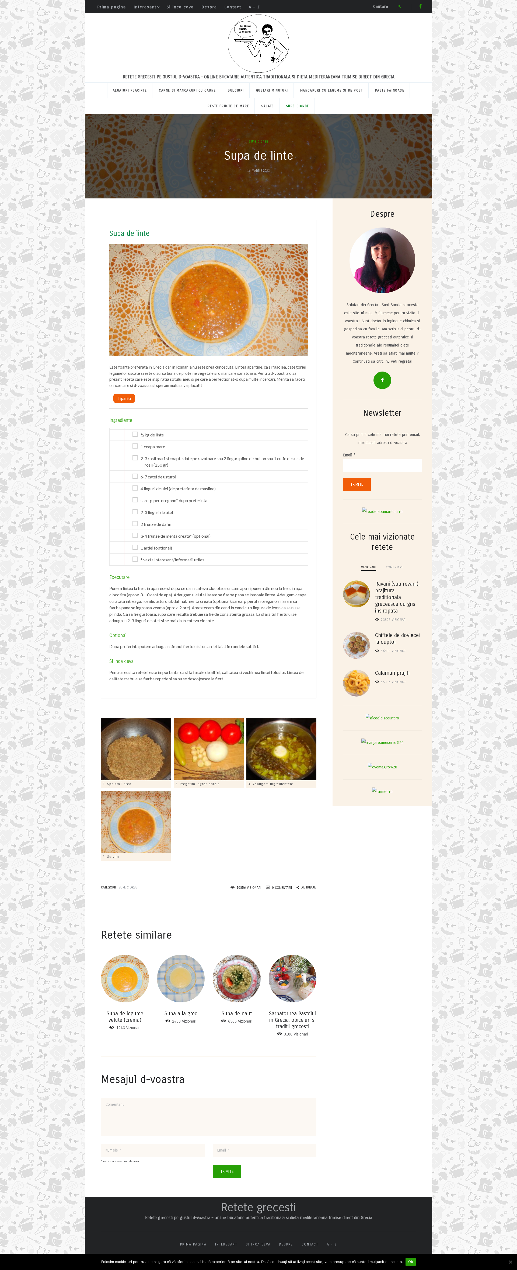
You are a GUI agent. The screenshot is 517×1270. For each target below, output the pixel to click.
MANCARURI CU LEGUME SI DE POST (331, 90)
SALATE (267, 106)
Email (349, 455)
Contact (233, 7)
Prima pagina (111, 7)
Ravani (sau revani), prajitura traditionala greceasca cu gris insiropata (397, 597)
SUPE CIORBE (297, 106)
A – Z (254, 7)
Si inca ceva (180, 7)
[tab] (368, 567)
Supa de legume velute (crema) (125, 1016)
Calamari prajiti (392, 673)
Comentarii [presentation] (395, 567)
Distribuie (308, 887)
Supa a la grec (181, 1013)
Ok (410, 1261)
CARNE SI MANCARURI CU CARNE (187, 90)
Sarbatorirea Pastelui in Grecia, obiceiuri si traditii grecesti (292, 1020)
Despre (209, 7)
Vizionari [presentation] (368, 567)
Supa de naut (237, 1013)
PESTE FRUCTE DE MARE (228, 106)
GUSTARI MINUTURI (272, 90)
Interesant (145, 7)
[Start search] (399, 6)
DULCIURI (236, 90)
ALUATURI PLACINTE (130, 90)
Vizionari (393, 620)
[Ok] (510, 1262)
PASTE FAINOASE (389, 90)
